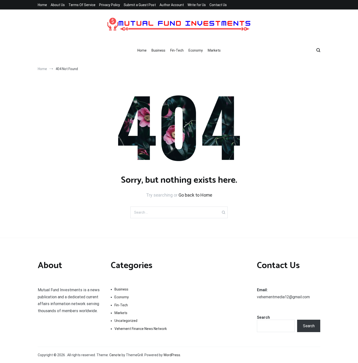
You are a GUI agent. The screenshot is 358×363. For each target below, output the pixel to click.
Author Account (172, 5)
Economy (195, 50)
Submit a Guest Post (140, 5)
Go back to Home (195, 195)
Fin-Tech (177, 50)
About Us (58, 5)
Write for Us (197, 5)
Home (42, 5)
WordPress (171, 355)
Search (263, 317)
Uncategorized (125, 321)
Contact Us (218, 5)
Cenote (115, 355)
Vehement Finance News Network (140, 329)
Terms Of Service (81, 5)
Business (158, 50)
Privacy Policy (109, 5)
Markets (214, 50)
